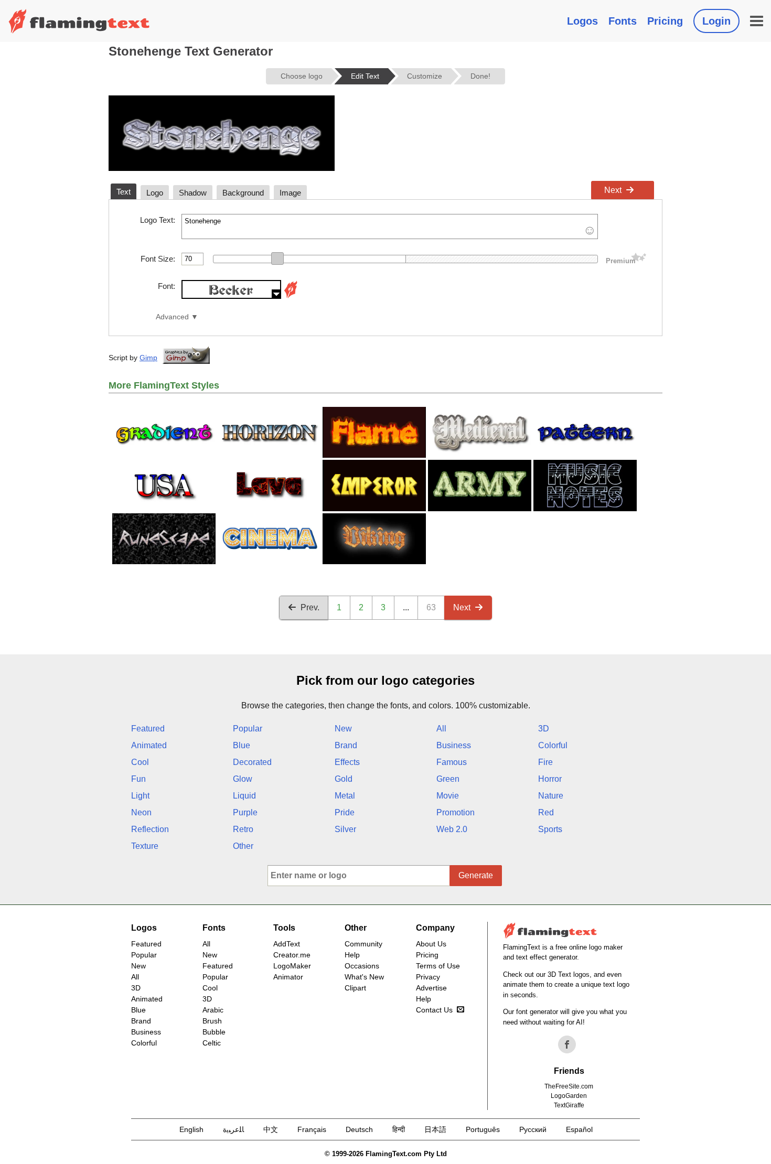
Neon (141, 812)
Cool (140, 762)
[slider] (277, 258)
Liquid (244, 795)
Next (613, 190)
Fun (138, 778)
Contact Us (434, 1010)
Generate (475, 875)
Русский (533, 1129)
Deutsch (359, 1129)
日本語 (435, 1129)
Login (716, 21)
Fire (545, 762)
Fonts (622, 21)
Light (140, 795)
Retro (243, 829)
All (441, 728)
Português (483, 1129)
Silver (345, 829)
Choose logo (302, 76)
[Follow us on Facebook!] (567, 1044)
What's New (364, 977)
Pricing (665, 21)
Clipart (355, 988)
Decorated (252, 762)
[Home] (79, 21)
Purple (245, 812)
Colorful (552, 745)
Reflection (150, 829)
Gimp (148, 357)
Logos (582, 21)
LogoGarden (569, 1096)
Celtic (211, 1043)
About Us (431, 944)
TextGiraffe (569, 1105)
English (191, 1129)
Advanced (172, 317)
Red (546, 812)
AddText (286, 944)
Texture (144, 846)
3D (543, 728)
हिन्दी (398, 1129)
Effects (347, 762)
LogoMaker (292, 966)
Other (243, 846)
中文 (270, 1129)
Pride (345, 812)
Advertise (431, 988)
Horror (550, 778)
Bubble (214, 1032)
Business (453, 745)
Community (363, 944)
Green (447, 778)
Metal (345, 795)
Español (579, 1129)
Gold (343, 778)
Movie (447, 795)
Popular (247, 728)
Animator (288, 977)
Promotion (455, 812)
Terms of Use (438, 966)
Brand (346, 745)
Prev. (310, 607)
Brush (212, 1021)
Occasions (362, 966)
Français (311, 1129)
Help (352, 955)
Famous (451, 762)
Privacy (428, 977)
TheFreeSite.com (568, 1086)
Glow (242, 778)
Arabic (212, 1010)
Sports (550, 829)
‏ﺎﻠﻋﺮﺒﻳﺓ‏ (233, 1129)
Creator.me (291, 955)
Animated (149, 745)
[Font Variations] (290, 296)
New (343, 728)
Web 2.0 (451, 829)
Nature (550, 795)
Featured (148, 728)
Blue (241, 745)
